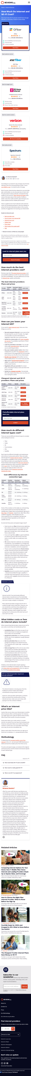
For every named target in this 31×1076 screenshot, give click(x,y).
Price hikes (7, 224)
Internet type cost (9, 220)
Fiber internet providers (20, 195)
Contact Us (4, 1006)
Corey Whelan (6, 923)
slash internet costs (14, 327)
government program (18, 360)
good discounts (15, 346)
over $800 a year (5, 187)
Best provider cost (9, 216)
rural (5, 466)
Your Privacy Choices (7, 1072)
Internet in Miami (5, 1041)
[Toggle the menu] (29, 2)
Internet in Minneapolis (6, 1044)
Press (2, 1010)
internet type (6, 278)
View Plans (15, 47)
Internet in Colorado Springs (7, 1050)
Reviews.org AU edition (9, 1016)
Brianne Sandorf (12, 177)
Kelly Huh (5, 865)
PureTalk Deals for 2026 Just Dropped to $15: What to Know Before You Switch (15, 927)
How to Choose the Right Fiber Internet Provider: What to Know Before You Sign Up (13, 899)
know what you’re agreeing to (11, 668)
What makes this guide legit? (12, 226)
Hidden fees (8, 222)
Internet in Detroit (5, 1047)
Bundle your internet (10, 357)
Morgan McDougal (7, 895)
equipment (21, 351)
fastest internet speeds (16, 457)
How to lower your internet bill (12, 218)
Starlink (11, 513)
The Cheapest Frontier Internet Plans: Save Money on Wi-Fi (15, 954)
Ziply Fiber (4, 513)
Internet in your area (6, 1039)
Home (2, 7)
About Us (3, 1003)
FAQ (6, 228)
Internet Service (10, 7)
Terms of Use (3, 1065)
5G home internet (23, 462)
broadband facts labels (14, 670)
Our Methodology (5, 1013)
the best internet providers (19, 273)
